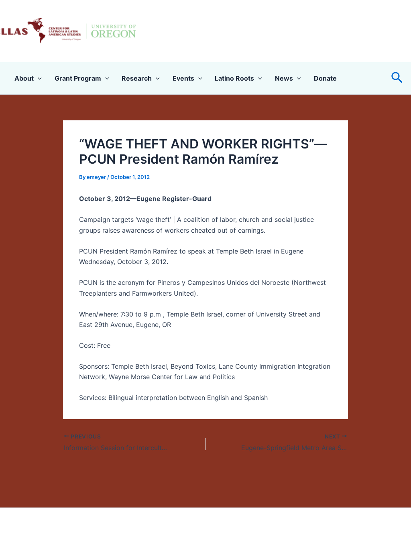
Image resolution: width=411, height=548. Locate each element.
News (284, 78)
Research (137, 78)
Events (183, 78)
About (24, 78)
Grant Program (78, 78)
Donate (325, 78)
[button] (397, 78)
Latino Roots (234, 78)
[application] (38, 78)
